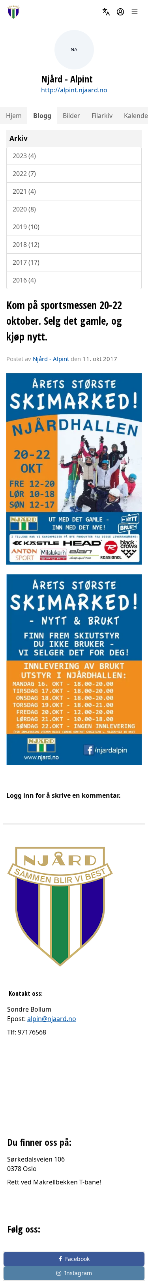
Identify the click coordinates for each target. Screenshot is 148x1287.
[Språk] (106, 12)
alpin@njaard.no (51, 1018)
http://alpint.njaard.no (74, 90)
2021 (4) (24, 191)
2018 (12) (26, 244)
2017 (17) (26, 262)
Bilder (71, 115)
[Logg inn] (120, 12)
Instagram (78, 1273)
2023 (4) (24, 156)
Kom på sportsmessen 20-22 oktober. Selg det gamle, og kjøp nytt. (64, 320)
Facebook (77, 1259)
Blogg (42, 115)
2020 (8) (24, 209)
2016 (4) (24, 280)
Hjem (14, 115)
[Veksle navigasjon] (134, 12)
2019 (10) (26, 227)
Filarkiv (102, 115)
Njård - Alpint (51, 359)
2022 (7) (24, 173)
